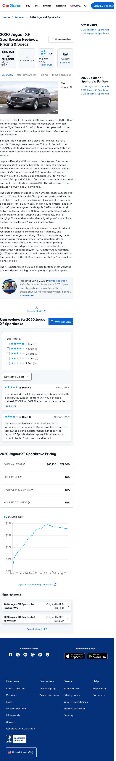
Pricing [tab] (44, 74)
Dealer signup (47, 688)
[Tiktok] (47, 655)
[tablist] (36, 74)
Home (6, 17)
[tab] (36, 309)
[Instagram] (33, 655)
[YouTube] (25, 655)
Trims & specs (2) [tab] (61, 74)
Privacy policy (72, 695)
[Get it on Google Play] (97, 656)
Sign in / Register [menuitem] (103, 5)
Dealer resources (49, 695)
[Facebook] (10, 655)
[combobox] (21, 752)
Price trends (13, 715)
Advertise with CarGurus (20, 728)
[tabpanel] (36, 380)
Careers (10, 721)
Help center (99, 688)
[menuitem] (28, 6)
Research (19, 17)
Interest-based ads (74, 708)
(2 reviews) (46, 64)
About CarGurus (15, 688)
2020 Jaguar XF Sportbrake (95, 86)
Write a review (63, 39)
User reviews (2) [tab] (26, 74)
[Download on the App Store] (74, 656)
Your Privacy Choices (76, 701)
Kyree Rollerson (58, 280)
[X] (18, 655)
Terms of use (71, 688)
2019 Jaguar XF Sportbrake (95, 29)
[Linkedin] (40, 655)
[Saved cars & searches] (86, 6)
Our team (11, 695)
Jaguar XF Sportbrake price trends (35, 584)
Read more (10, 405)
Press (9, 701)
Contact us (98, 695)
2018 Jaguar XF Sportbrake (95, 33)
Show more (27, 295)
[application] (36, 545)
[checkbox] (8, 344)
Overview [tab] (7, 74)
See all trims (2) (35, 629)
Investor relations (16, 708)
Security (68, 715)
